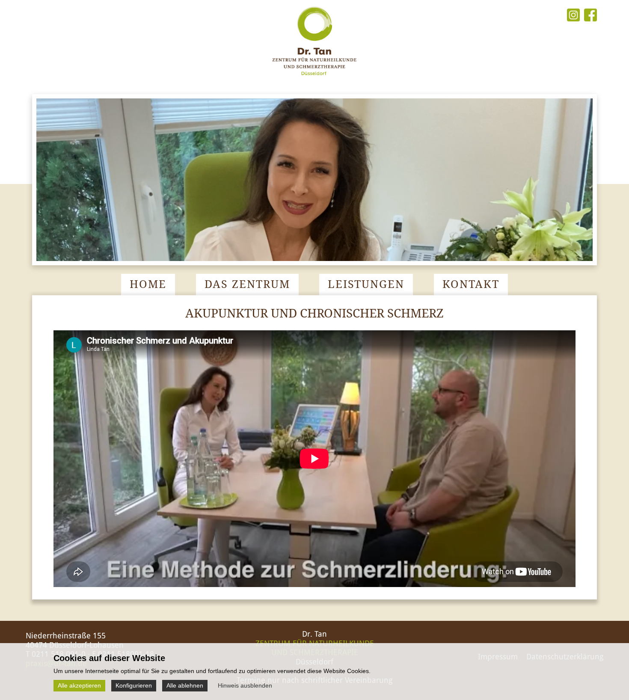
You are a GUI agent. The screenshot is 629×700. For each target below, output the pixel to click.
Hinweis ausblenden (245, 685)
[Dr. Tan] (314, 78)
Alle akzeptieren (79, 685)
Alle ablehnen (184, 685)
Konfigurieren (134, 685)
